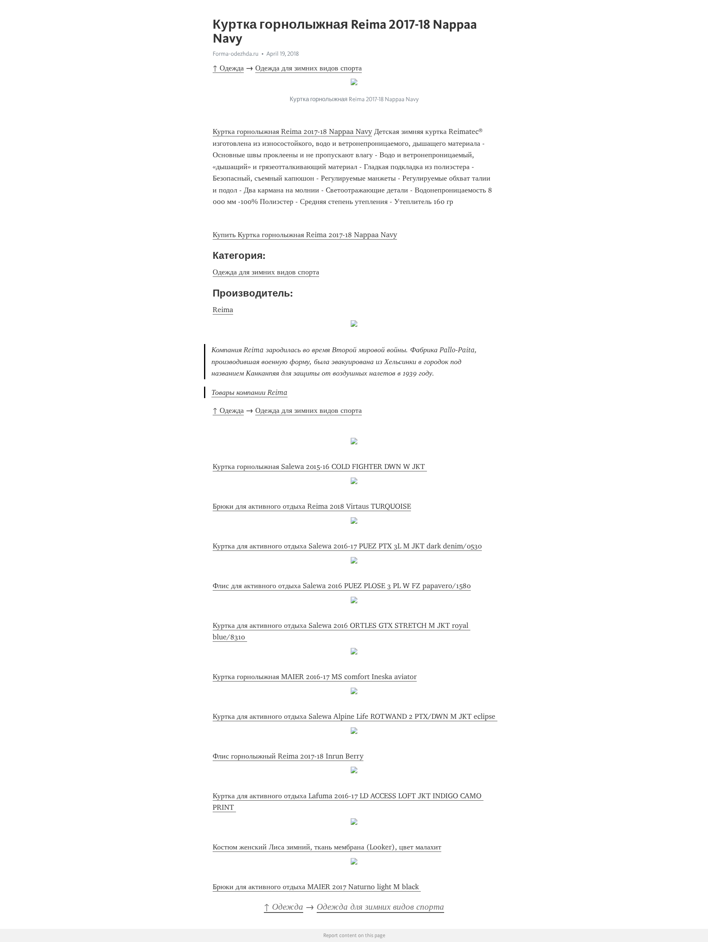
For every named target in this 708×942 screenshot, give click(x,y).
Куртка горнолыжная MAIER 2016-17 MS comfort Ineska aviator (315, 676)
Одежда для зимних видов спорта (308, 67)
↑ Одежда (228, 67)
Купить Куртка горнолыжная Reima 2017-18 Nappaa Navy (305, 234)
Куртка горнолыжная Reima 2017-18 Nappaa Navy (292, 131)
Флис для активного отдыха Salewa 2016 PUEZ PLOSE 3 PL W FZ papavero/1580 (342, 585)
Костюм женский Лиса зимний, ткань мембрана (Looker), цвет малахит (327, 846)
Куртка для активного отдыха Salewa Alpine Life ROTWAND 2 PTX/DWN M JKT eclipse (355, 716)
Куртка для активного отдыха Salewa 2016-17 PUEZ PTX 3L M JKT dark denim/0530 (347, 545)
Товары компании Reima (249, 392)
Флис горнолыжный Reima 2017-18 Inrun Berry (288, 756)
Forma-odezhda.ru (236, 53)
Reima (223, 309)
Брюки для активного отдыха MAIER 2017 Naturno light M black (317, 886)
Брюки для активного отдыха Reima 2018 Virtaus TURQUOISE (312, 506)
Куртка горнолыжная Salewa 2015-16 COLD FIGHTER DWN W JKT (320, 466)
